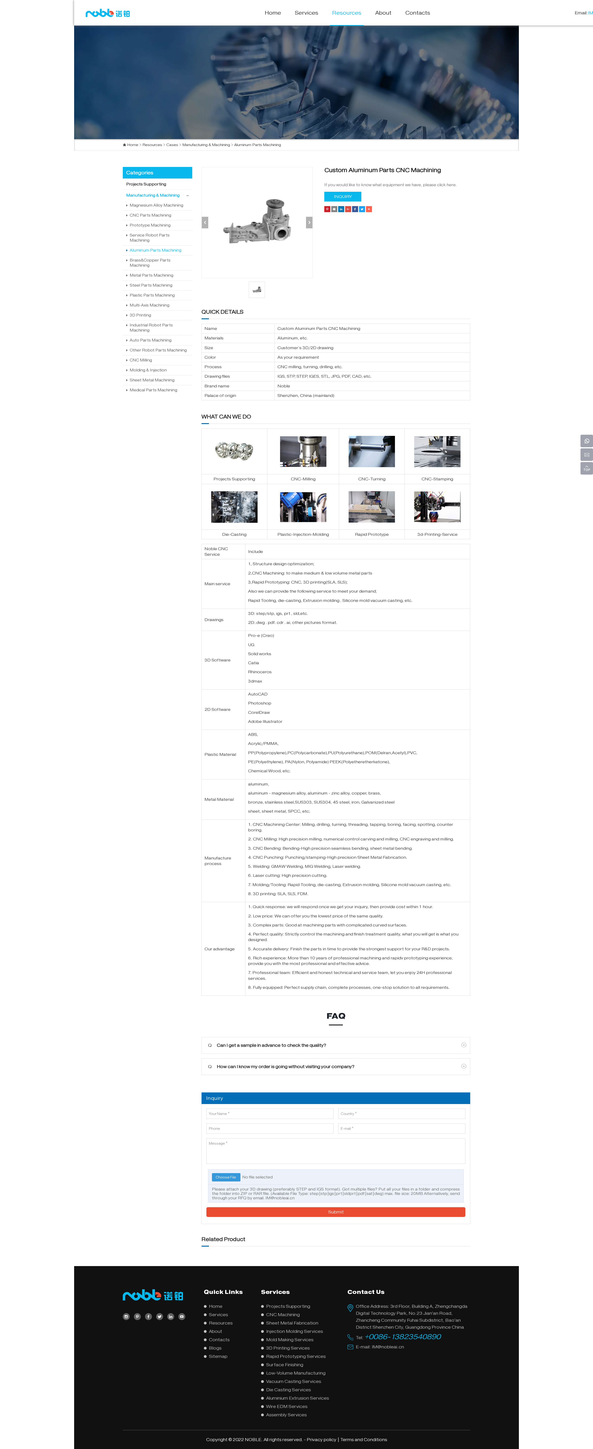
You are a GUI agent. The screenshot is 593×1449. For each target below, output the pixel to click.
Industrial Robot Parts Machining (151, 327)
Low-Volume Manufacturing (295, 1373)
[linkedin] (170, 1316)
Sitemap (218, 1356)
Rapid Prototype (372, 534)
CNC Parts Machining (150, 215)
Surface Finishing (284, 1364)
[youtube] (181, 1316)
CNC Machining (268, 573)
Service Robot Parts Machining (150, 238)
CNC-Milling (303, 479)
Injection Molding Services (294, 1331)
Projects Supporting (146, 184)
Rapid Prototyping (270, 582)
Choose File (226, 1177)
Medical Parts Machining (153, 390)
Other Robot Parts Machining (158, 350)
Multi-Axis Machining (149, 305)
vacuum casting (386, 600)
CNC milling (289, 366)
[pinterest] (137, 1316)
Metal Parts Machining (151, 275)
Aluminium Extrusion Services (297, 1398)
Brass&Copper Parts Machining (150, 263)
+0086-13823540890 (402, 1336)
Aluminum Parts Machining (257, 145)
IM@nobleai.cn (280, 1198)
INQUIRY (343, 196)
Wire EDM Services (286, 1406)
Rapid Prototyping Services (296, 1356)
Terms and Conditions (363, 1439)
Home (273, 13)
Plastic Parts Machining (152, 295)
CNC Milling (141, 360)
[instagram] (126, 1316)
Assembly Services (286, 1414)
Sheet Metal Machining (152, 380)
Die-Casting (234, 534)
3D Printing (140, 315)
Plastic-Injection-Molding (303, 534)
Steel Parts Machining (151, 285)
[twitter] (159, 1316)
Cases (172, 145)
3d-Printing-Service (437, 534)
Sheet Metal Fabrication (381, 857)
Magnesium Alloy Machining (156, 205)
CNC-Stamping (437, 479)
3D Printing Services (288, 1348)
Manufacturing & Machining (206, 145)
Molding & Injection (148, 370)
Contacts (417, 13)
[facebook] (148, 1316)
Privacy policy (321, 1439)
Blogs (215, 1348)
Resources (346, 13)
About (383, 13)
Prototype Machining (150, 225)
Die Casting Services (288, 1389)
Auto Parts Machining (150, 340)
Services (306, 13)
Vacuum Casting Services (293, 1381)
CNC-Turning (371, 479)
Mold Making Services (289, 1339)
